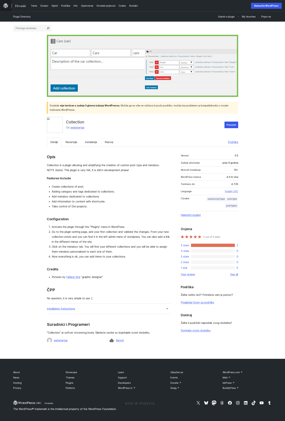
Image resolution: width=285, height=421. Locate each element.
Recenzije (71, 142)
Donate (175, 382)
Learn (121, 372)
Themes (70, 377)
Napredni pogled (191, 215)
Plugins (69, 382)
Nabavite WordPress (266, 5)
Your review (188, 274)
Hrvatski (49, 403)
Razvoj (109, 142)
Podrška (233, 142)
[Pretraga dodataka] (48, 28)
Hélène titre (73, 277)
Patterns (70, 388)
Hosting (17, 382)
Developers (124, 382)
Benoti (120, 340)
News (16, 377)
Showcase (71, 372)
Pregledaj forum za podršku (197, 302)
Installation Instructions (61, 308)
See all (234, 274)
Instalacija (91, 142)
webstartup (77, 127)
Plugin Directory (22, 16)
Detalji (54, 142)
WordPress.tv (126, 388)
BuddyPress (231, 388)
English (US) (231, 191)
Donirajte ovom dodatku (195, 330)
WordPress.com (233, 372)
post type (232, 199)
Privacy (17, 388)
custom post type (216, 199)
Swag (174, 388)
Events (174, 377)
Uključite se (176, 372)
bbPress (229, 382)
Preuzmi (231, 124)
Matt (226, 377)
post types (231, 205)
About (16, 372)
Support (122, 377)
